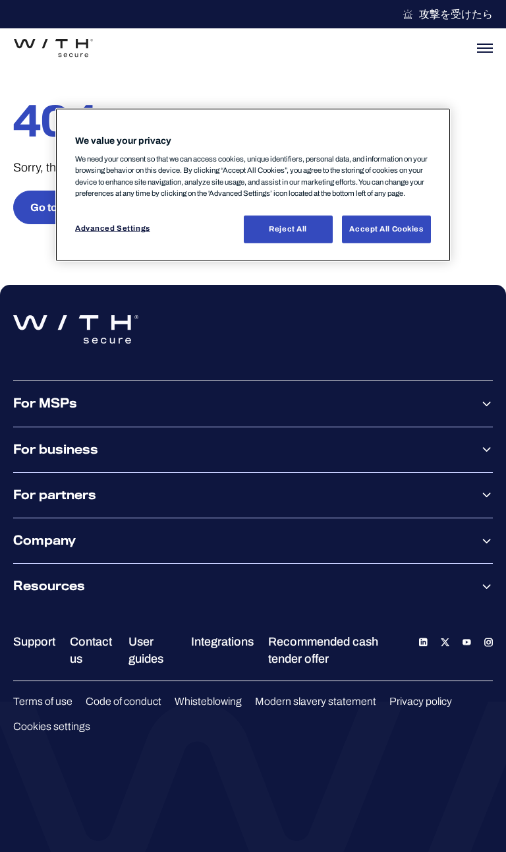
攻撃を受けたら (456, 14)
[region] (253, 185)
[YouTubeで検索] (467, 641)
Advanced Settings (112, 227)
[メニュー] (485, 48)
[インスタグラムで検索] (488, 641)
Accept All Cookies (386, 228)
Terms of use (42, 701)
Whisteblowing (208, 701)
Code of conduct (123, 701)
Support (34, 641)
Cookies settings (51, 726)
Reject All (288, 228)
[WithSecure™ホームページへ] (53, 48)
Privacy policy (420, 701)
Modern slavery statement (315, 701)
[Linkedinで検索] (423, 641)
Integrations (222, 641)
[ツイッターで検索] (445, 641)
